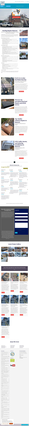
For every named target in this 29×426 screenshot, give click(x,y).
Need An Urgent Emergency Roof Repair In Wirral (4, 362)
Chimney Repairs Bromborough (4, 374)
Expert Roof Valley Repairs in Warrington (4, 407)
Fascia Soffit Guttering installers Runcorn (4, 377)
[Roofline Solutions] (18, 254)
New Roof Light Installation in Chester (4, 355)
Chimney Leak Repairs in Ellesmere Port (5, 387)
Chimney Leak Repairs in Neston (4, 390)
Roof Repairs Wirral (12, 347)
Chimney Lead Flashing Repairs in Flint (4, 403)
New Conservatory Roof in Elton (4, 357)
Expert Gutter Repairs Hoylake (4, 368)
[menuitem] (2, 6)
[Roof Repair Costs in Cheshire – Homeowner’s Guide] (5, 321)
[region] (7, 422)
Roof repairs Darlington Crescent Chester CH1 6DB (4, 359)
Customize (4, 423)
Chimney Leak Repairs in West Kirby (5, 408)
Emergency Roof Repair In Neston (4, 360)
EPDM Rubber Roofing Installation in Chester (5, 400)
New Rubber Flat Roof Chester (4, 353)
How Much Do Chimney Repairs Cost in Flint (5, 405)
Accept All (11, 423)
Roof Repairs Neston (3, 347)
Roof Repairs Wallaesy (22, 345)
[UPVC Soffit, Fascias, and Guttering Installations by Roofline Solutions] (11, 249)
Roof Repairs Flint (21, 347)
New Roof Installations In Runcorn (5, 375)
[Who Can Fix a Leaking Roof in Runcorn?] (14, 277)
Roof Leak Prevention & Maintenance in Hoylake (5, 418)
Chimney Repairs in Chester (4, 397)
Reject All (7, 423)
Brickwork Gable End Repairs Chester (5, 356)
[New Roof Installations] (4, 254)
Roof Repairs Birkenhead (12, 345)
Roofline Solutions (3, 34)
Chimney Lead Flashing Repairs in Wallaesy (4, 415)
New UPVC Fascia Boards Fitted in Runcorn (4, 416)
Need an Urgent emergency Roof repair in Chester (4, 363)
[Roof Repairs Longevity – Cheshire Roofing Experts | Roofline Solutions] (5, 299)
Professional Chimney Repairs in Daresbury (4, 373)
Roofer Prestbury (3, 366)
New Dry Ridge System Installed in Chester (4, 396)
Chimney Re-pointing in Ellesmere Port (4, 389)
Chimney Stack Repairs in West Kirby (5, 409)
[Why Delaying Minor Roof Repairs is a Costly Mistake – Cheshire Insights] (14, 299)
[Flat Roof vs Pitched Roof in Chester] (11, 254)
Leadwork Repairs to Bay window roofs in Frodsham (4, 394)
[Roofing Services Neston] (24, 254)
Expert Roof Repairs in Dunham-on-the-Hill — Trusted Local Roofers (5, 371)
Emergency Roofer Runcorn (4, 378)
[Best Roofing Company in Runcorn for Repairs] (5, 277)
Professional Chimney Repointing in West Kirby (5, 413)
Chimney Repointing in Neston (4, 391)
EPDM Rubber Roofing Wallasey (4, 365)
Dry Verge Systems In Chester (4, 367)
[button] (24, 424)
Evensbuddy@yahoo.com (22, 1)
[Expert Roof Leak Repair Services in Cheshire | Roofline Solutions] (24, 299)
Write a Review (25, 168)
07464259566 (17, 1)
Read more (3, 292)
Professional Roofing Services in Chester (4, 383)
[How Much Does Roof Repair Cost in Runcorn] (24, 277)
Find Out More (21, 134)
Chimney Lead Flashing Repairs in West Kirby (4, 411)
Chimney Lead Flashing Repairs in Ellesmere (4, 385)
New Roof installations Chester (4, 352)
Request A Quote (21, 91)
